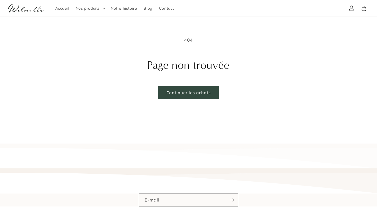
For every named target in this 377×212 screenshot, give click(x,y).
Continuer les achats (188, 92)
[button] (89, 8)
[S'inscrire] (232, 200)
